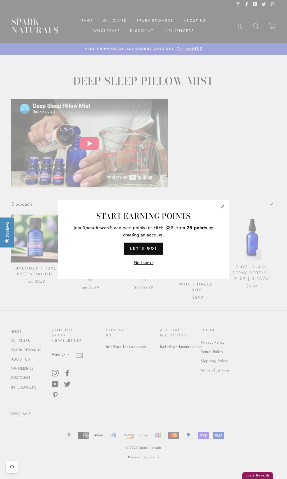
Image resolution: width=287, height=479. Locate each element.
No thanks (144, 262)
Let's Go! (143, 248)
